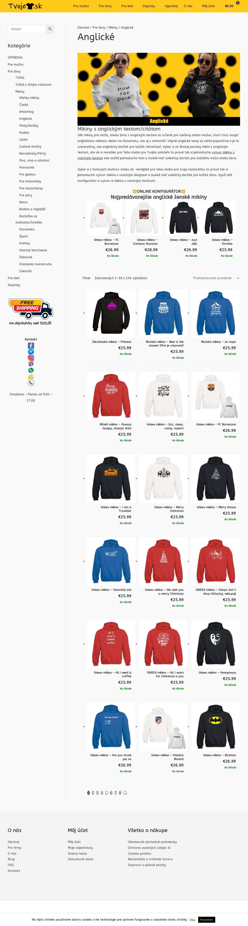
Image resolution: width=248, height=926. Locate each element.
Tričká (19, 78)
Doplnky (149, 6)
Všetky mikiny (29, 98)
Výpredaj (171, 6)
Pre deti (127, 6)
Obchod (83, 27)
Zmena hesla (77, 853)
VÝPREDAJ (15, 57)
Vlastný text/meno (33, 250)
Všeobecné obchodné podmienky (152, 842)
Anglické (25, 119)
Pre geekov (27, 174)
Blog (11, 859)
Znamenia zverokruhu (35, 264)
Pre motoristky (30, 181)
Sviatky (24, 243)
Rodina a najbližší (32, 209)
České (23, 105)
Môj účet (208, 6)
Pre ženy (105, 6)
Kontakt (14, 871)
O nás (188, 6)
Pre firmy (14, 848)
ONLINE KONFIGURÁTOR (159, 191)
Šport (23, 236)
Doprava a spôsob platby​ (147, 865)
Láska (23, 139)
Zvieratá (25, 271)
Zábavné (25, 257)
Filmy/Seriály (28, 125)
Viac (192, 919)
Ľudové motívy (30, 146)
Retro (23, 202)
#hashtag (26, 112)
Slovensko (26, 229)
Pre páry (25, 195)
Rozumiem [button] (207, 919)
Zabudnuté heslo (80, 859)
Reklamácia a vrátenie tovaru (150, 859)
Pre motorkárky (31, 188)
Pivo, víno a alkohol (34, 160)
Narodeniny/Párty (32, 153)
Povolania (26, 167)
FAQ (11, 865)
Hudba (24, 132)
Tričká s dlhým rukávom (33, 84)
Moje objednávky (80, 848)
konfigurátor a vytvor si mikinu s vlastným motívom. (117, 181)
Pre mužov (81, 6)
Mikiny (19, 91)
